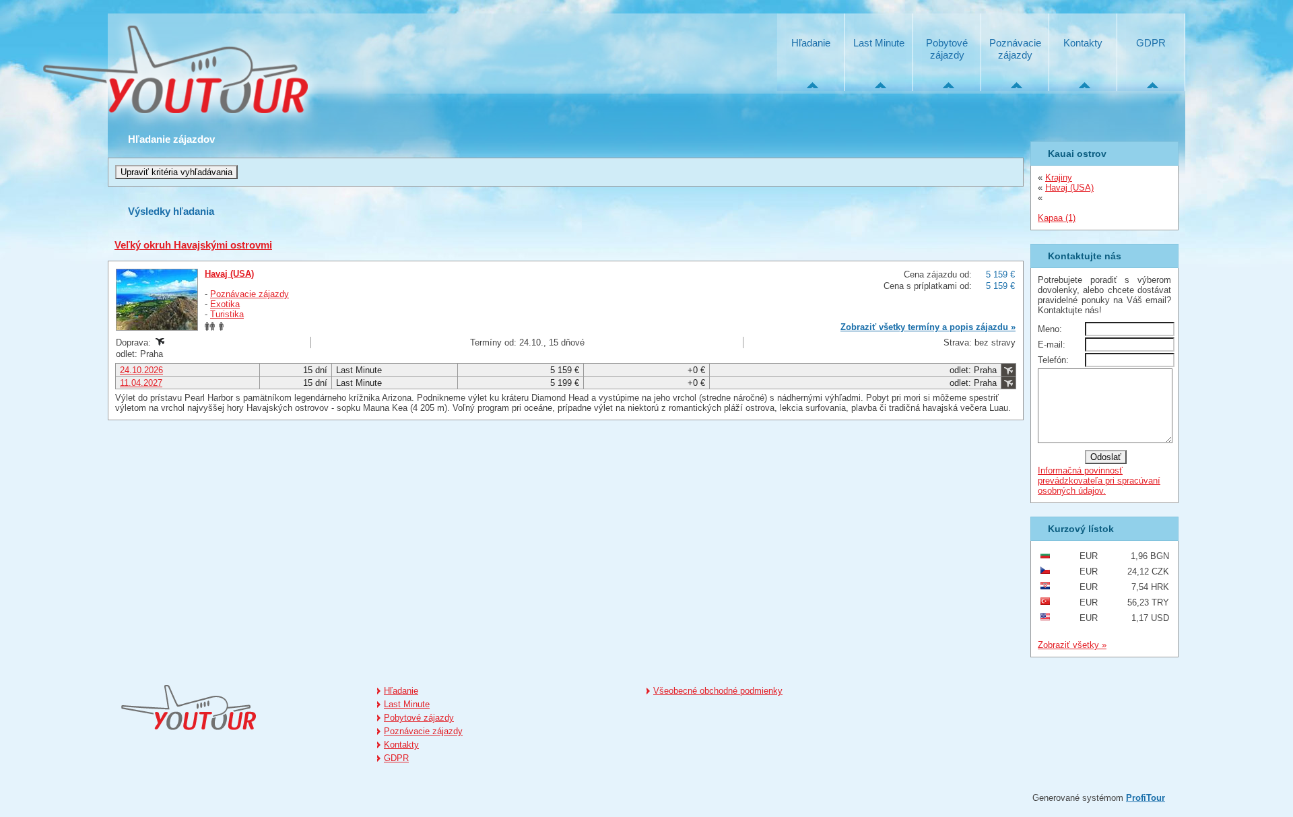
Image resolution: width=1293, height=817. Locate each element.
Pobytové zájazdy (947, 49)
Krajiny (1058, 177)
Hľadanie (810, 42)
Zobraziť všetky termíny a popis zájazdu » (928, 327)
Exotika (225, 304)
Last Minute (878, 42)
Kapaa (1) (1056, 218)
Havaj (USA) (229, 274)
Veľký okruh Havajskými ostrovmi (193, 245)
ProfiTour (1145, 798)
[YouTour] (174, 70)
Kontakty (1082, 42)
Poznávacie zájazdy (1015, 49)
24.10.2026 (141, 370)
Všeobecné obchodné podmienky (718, 691)
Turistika (227, 314)
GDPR (1151, 42)
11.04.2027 (141, 383)
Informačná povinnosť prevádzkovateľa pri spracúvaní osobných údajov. (1099, 480)
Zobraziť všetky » (1072, 645)
